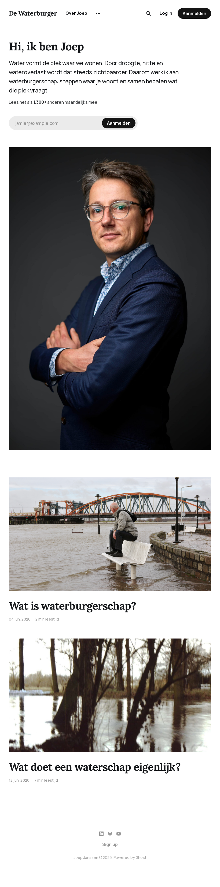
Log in (166, 13)
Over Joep (76, 13)
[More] (98, 13)
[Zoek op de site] (149, 13)
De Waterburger (33, 13)
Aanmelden (194, 13)
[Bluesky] (110, 834)
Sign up (110, 844)
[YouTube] (118, 834)
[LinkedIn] (101, 834)
